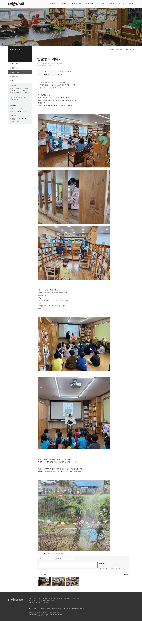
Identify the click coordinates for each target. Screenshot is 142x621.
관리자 (82, 608)
